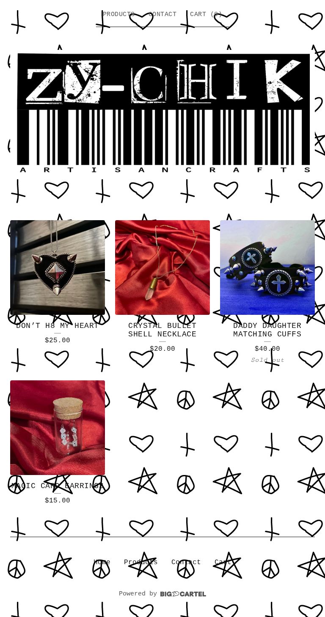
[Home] (162, 114)
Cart (223, 562)
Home (102, 562)
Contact (163, 14)
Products (119, 14)
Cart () (206, 14)
